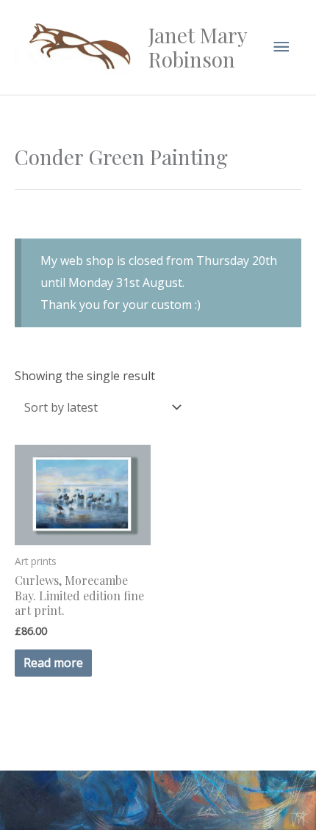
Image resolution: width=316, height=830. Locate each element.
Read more (53, 663)
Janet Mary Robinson (197, 47)
